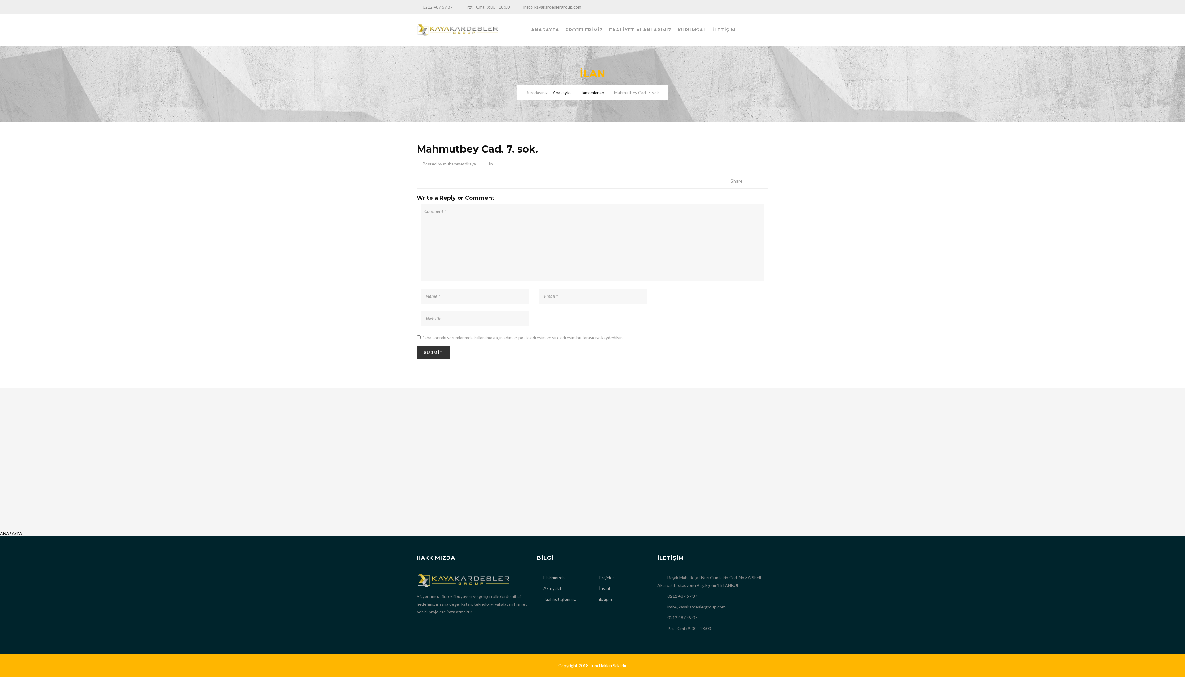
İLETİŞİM (724, 30)
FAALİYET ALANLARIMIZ (640, 30)
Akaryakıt (552, 588)
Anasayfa (562, 92)
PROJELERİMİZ (584, 30)
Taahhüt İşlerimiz (559, 599)
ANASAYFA (545, 30)
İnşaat (605, 588)
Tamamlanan (592, 92)
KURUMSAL (692, 30)
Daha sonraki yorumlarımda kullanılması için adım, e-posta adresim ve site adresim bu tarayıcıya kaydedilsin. (523, 337)
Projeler (606, 577)
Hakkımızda (554, 577)
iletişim (605, 599)
